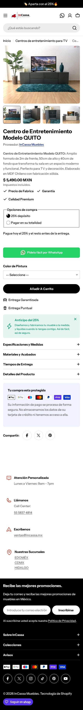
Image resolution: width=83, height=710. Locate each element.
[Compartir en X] (38, 435)
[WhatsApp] (62, 15)
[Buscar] (74, 28)
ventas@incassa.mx (28, 535)
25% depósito (20, 216)
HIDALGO (22, 568)
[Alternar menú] (5, 15)
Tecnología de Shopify (56, 693)
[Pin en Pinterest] (50, 435)
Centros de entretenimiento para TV (41, 41)
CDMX (19, 563)
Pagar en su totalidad (26, 223)
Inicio (7, 41)
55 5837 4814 (23, 513)
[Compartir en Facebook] (27, 435)
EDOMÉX (21, 558)
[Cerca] (75, 319)
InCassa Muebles (31, 144)
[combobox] (41, 28)
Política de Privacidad (62, 621)
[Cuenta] (70, 15)
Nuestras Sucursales (30, 552)
